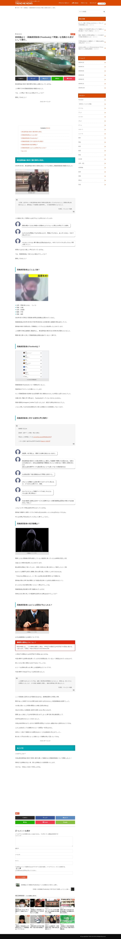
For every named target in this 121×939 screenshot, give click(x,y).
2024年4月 (81, 71)
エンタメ (80, 116)
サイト (17, 860)
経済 (79, 171)
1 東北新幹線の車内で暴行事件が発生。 (32, 131)
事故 (79, 142)
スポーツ (80, 129)
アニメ (80, 112)
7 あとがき (24, 151)
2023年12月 (81, 88)
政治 (79, 146)
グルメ (80, 121)
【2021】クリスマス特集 (84, 104)
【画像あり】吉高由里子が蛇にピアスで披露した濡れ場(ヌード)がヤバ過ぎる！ (91, 30)
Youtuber (80, 99)
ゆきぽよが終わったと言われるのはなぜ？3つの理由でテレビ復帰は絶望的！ (90, 48)
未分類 (80, 159)
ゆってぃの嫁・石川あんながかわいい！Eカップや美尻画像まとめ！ (90, 24)
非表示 (48, 128)
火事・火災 (81, 163)
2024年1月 (81, 83)
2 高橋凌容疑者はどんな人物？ (29, 135)
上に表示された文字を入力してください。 (26, 870)
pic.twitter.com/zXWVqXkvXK (42, 437)
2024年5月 (81, 66)
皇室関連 (80, 167)
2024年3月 (81, 75)
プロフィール (84, 3)
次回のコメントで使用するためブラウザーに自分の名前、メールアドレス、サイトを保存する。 (41, 866)
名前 (17, 848)
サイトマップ (93, 3)
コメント (18, 835)
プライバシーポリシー (64, 3)
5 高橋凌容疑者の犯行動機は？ (29, 144)
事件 (18, 813)
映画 (79, 154)
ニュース (80, 133)
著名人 (80, 180)
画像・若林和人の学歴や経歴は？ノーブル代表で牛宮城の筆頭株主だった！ (91, 36)
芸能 (79, 176)
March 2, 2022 (45, 441)
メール (17, 854)
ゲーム (80, 125)
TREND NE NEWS (23, 3)
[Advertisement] (45, 21)
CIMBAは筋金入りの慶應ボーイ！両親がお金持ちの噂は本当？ (91, 42)
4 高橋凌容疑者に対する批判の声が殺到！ (32, 141)
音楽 (79, 184)
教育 (79, 150)
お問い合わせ (75, 3)
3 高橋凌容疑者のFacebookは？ (29, 138)
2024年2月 (81, 79)
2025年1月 (81, 62)
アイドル (80, 108)
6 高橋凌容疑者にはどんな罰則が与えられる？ (34, 147)
